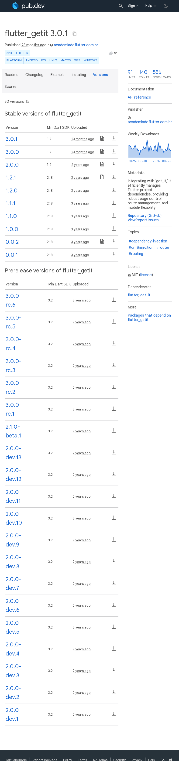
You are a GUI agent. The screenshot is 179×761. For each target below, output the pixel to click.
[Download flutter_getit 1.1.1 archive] (114, 204)
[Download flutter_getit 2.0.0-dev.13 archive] (114, 454)
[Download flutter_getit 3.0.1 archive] (114, 140)
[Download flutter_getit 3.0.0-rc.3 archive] (114, 366)
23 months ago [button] (34, 45)
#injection (145, 247)
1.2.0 (11, 190)
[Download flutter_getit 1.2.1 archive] (114, 178)
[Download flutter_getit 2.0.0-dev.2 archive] (114, 694)
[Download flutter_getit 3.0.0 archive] (114, 153)
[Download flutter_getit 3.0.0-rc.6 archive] (114, 301)
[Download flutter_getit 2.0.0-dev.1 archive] (114, 715)
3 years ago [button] (80, 177)
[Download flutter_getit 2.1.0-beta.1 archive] (114, 432)
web (77, 60)
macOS (66, 60)
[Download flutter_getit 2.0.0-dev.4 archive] (114, 650)
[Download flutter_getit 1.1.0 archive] (114, 217)
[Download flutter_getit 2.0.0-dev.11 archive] (114, 497)
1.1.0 (11, 216)
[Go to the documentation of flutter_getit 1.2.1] (102, 178)
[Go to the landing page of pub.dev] (28, 5)
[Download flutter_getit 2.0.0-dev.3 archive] (114, 672)
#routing (136, 253)
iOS (43, 60)
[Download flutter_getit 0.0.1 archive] (114, 256)
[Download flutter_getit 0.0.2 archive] (114, 243)
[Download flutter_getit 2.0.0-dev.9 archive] (114, 541)
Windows (90, 60)
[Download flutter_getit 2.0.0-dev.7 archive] (114, 584)
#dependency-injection (148, 241)
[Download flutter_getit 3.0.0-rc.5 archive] (114, 323)
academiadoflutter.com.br (76, 45)
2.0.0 (12, 164)
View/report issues (143, 220)
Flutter (22, 53)
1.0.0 (12, 229)
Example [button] (57, 75)
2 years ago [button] (80, 165)
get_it (145, 295)
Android (32, 60)
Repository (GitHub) (145, 215)
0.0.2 (12, 241)
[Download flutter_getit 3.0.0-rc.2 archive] (114, 388)
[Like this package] (111, 53)
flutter (133, 295)
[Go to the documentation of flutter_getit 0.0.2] (102, 243)
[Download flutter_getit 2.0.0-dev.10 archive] (114, 519)
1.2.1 (11, 177)
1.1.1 (10, 203)
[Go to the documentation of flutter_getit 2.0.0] (102, 166)
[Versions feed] (26, 101)
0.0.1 (12, 254)
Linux (53, 60)
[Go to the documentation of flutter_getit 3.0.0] (102, 153)
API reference (139, 97)
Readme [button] (11, 75)
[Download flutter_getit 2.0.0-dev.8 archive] (114, 563)
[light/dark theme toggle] (166, 6)
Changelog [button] (34, 75)
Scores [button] (11, 86)
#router (162, 247)
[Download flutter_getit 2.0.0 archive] (114, 166)
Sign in (133, 6)
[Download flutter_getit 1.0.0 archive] (114, 230)
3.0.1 (11, 139)
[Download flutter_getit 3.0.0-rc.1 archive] (114, 410)
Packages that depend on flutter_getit (149, 317)
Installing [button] (79, 75)
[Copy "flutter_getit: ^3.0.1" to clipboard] (74, 33)
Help (148, 5)
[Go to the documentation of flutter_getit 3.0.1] (102, 140)
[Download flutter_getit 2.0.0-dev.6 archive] (114, 606)
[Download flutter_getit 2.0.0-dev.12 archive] (114, 475)
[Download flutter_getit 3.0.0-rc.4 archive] (114, 345)
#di (131, 247)
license (146, 275)
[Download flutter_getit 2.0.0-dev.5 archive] (114, 628)
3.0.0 (12, 152)
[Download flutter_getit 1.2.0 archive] (114, 191)
